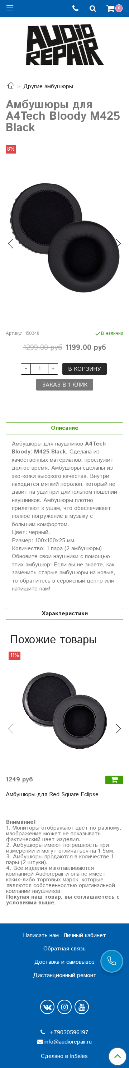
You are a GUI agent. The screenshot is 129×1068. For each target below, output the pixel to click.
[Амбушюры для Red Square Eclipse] (64, 711)
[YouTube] (82, 1007)
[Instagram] (64, 1007)
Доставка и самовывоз (64, 962)
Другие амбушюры (48, 86)
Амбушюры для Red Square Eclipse (52, 794)
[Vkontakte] (47, 1007)
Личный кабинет (84, 935)
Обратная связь (64, 949)
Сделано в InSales (64, 1056)
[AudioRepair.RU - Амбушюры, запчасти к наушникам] (64, 43)
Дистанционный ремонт (64, 975)
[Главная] (10, 86)
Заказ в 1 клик (64, 385)
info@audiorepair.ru (68, 1042)
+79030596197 (68, 1032)
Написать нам (41, 935)
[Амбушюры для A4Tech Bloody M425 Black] (64, 237)
